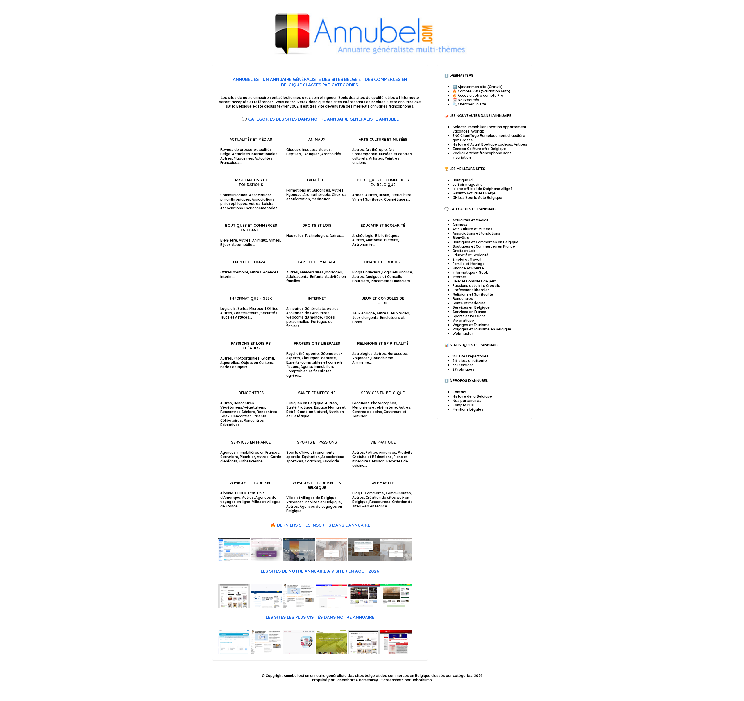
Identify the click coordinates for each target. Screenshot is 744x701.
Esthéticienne (251, 461)
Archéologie (362, 235)
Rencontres (251, 392)
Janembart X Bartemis (355, 680)
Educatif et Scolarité (383, 225)
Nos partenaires (467, 400)
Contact (459, 392)
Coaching (313, 461)
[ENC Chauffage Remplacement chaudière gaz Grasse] (331, 560)
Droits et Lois (316, 225)
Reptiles (293, 154)
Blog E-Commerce (368, 493)
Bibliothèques (387, 235)
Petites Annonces (381, 452)
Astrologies (362, 353)
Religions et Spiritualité (382, 343)
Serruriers (229, 457)
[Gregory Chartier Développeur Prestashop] (299, 652)
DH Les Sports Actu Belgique (477, 197)
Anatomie (374, 240)
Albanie (226, 493)
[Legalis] (396, 652)
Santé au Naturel (312, 411)
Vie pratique (383, 442)
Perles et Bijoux (233, 367)
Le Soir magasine (468, 184)
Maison (378, 461)
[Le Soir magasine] (266, 606)
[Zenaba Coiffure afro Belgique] (266, 560)
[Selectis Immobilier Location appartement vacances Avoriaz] (299, 560)
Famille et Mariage (317, 262)
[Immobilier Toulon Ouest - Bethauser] (396, 560)
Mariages (334, 272)
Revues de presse (236, 149)
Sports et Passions (317, 442)
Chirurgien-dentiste (319, 358)
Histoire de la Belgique (472, 396)
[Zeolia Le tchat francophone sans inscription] (234, 560)
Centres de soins (367, 411)
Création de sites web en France (382, 504)
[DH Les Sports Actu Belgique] (364, 606)
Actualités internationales (255, 154)
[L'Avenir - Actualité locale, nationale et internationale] (396, 606)
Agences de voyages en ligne (248, 499)
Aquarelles (229, 362)
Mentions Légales (468, 409)
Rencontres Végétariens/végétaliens (242, 405)
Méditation (321, 199)
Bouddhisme (382, 358)
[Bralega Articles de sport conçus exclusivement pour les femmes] (234, 652)
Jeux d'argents (365, 317)
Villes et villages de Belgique (311, 498)
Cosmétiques (395, 199)
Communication (233, 195)
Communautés (398, 493)
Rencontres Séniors (237, 411)
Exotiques (311, 154)
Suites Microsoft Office (257, 308)
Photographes (383, 403)
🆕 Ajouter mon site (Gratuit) (477, 87)
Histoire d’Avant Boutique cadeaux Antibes (490, 144)
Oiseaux (293, 149)
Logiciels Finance (397, 272)
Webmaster (382, 482)
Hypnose (294, 194)
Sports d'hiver (298, 452)
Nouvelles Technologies (307, 235)
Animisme (360, 362)
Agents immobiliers (317, 366)
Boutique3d (463, 180)
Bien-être (317, 180)
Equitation (311, 457)
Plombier (247, 457)
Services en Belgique (383, 392)
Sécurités (268, 313)
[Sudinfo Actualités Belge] (331, 606)
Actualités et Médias (251, 139)
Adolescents (297, 276)
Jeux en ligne (363, 313)
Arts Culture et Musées (383, 139)
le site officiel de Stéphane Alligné (483, 189)
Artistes (376, 158)
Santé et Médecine (316, 392)
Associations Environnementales (249, 208)
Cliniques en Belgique (304, 403)
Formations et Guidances (308, 190)
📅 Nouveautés (466, 100)
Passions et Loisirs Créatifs (251, 345)
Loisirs (267, 203)
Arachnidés (331, 154)
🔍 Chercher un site (469, 104)
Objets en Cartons (257, 362)
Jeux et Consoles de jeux (383, 300)
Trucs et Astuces (234, 317)
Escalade (331, 461)
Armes (358, 195)
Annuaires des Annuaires (308, 313)
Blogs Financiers (366, 272)
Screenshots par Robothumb (406, 680)
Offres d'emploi (234, 272)
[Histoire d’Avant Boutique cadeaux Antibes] (364, 560)
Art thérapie (376, 149)
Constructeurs (246, 313)
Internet (317, 298)
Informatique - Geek (251, 298)
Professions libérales (317, 343)
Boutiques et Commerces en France (251, 227)
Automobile (242, 244)
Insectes (309, 149)
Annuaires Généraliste (305, 308)
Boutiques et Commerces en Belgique (383, 182)
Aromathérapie (316, 194)
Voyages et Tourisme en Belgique (316, 485)
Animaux (317, 139)
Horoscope (397, 353)
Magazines (243, 158)
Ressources (379, 502)
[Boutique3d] (234, 606)
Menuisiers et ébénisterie (374, 407)
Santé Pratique (299, 407)
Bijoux (384, 195)
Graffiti (267, 358)
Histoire (391, 240)
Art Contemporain (373, 151)
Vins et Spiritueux (367, 199)
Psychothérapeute (302, 353)
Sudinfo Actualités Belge (474, 193)
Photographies (247, 358)
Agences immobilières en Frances (249, 452)
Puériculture (401, 195)
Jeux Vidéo (399, 313)
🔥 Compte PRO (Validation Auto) (481, 91)
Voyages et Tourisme (250, 482)
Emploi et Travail (251, 262)
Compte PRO (464, 405)
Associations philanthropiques (246, 197)
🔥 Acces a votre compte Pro (478, 95)
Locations (360, 403)
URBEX (240, 493)
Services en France (251, 442)
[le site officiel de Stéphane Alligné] (299, 606)
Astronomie (362, 244)
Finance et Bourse (383, 262)
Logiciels (228, 308)
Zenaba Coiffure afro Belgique (479, 148)
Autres (226, 158)
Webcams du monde (304, 317)
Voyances (361, 358)
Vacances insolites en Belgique (313, 502)
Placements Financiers (390, 281)
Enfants (316, 276)
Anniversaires (312, 272)
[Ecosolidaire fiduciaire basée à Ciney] (331, 652)
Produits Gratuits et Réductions (382, 454)
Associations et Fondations (251, 182)
